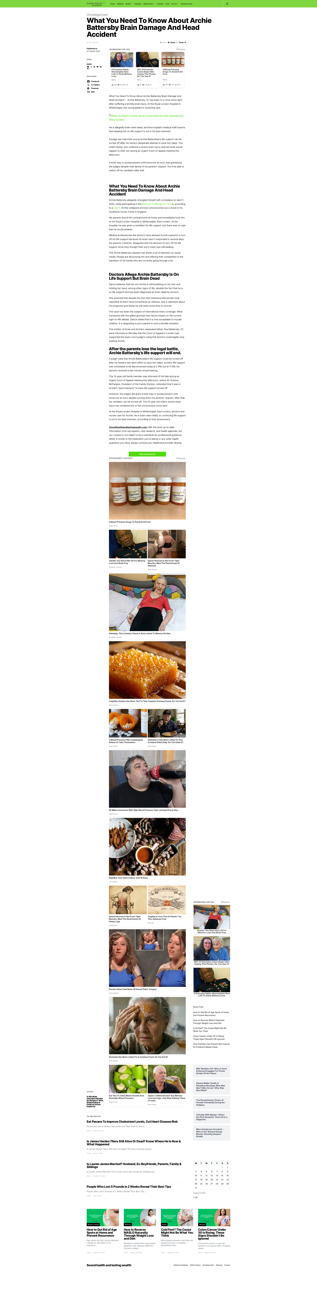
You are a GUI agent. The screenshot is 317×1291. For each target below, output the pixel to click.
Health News (148, 4)
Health (128, 4)
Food (167, 4)
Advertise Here (186, 4)
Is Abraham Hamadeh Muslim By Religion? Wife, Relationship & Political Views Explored (95, 1101)
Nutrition (160, 4)
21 (217, 1179)
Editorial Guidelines (181, 1265)
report (117, 208)
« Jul (195, 1197)
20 (212, 1179)
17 (196, 1179)
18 (201, 1179)
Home (112, 4)
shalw (89, 64)
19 (206, 1179)
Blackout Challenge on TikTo (157, 204)
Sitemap (219, 1265)
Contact (227, 1265)
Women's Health (93, 1224)
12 (206, 1175)
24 (196, 1183)
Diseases (137, 4)
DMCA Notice (195, 1265)
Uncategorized (97, 14)
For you (174, 4)
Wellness (120, 4)
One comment (93, 42)
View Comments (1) (147, 454)
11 (201, 1175)
